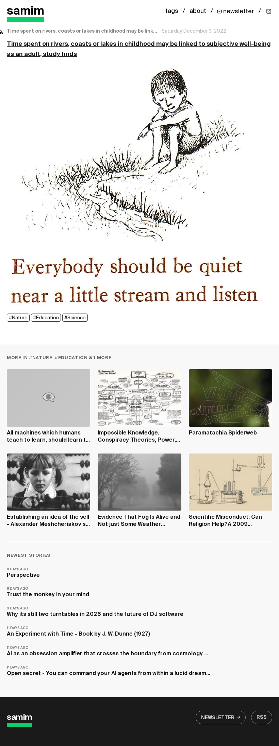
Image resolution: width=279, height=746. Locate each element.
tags (171, 11)
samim (25, 11)
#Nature (18, 318)
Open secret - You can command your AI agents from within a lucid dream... (108, 671)
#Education (46, 318)
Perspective (23, 573)
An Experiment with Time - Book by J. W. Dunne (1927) (78, 631)
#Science (75, 318)
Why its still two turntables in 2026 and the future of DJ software (95, 612)
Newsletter (217, 717)
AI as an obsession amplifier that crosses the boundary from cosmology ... (107, 651)
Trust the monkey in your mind (48, 592)
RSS (262, 717)
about (198, 11)
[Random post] (268, 11)
